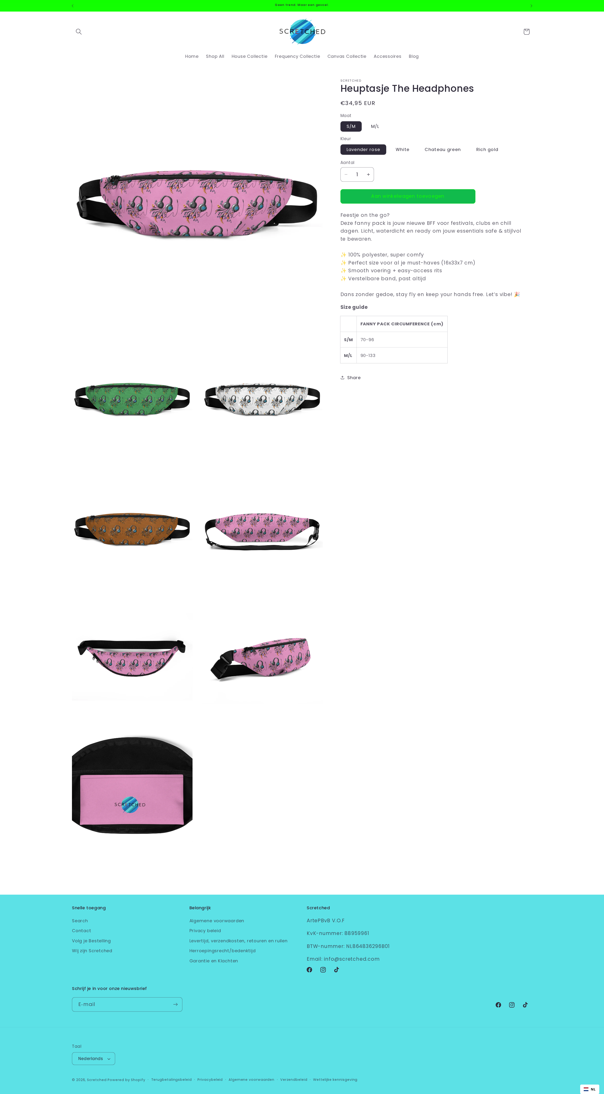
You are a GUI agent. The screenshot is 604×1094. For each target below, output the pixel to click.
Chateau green (443, 149)
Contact (81, 931)
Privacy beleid (205, 931)
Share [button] (354, 378)
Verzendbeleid (293, 1079)
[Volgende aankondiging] (531, 6)
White (403, 149)
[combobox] (589, 1089)
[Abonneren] (175, 1004)
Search (80, 921)
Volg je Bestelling (91, 941)
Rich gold (487, 149)
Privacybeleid (210, 1079)
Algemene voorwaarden (216, 921)
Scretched (96, 1079)
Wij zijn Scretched (92, 951)
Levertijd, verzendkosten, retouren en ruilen (238, 941)
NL (593, 1089)
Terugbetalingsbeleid (171, 1079)
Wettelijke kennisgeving (335, 1079)
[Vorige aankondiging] (72, 6)
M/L (375, 126)
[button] (78, 31)
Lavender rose (363, 149)
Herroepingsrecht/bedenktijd (222, 951)
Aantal (347, 162)
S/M (351, 126)
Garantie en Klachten (213, 961)
